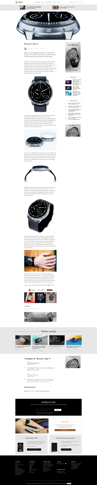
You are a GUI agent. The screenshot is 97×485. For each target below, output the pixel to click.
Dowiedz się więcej (50, 413)
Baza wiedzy (48, 2)
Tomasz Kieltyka (32, 375)
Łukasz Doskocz (17, 349)
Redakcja (16, 463)
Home (25, 308)
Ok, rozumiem (69, 483)
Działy (42, 2)
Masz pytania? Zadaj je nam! (47, 463)
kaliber (52, 152)
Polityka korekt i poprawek (19, 472)
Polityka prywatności (18, 468)
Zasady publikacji (18, 474)
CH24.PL (18, 2)
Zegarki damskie (31, 472)
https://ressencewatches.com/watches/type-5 (38, 381)
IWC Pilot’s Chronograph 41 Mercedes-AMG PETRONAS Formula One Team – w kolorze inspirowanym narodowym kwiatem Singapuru (77, 82)
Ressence (35, 308)
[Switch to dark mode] (75, 2)
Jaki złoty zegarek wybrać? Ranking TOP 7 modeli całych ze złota (74, 104)
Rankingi (30, 467)
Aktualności (37, 2)
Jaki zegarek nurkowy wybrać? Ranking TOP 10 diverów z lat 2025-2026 (74, 107)
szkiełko (44, 63)
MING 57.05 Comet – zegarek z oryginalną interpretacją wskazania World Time (76, 88)
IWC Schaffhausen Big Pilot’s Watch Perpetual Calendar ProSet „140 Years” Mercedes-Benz (74, 114)
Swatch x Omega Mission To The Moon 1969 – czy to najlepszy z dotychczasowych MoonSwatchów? (74, 118)
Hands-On (30, 468)
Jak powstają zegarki (46, 468)
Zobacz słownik (66, 449)
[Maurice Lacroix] (40, 317)
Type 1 (54, 71)
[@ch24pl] (30, 290)
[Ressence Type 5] (48, 26)
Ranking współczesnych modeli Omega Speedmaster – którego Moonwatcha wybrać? (74, 110)
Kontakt (16, 467)
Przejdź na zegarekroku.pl (34, 449)
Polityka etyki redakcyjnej (19, 473)
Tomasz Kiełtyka (30, 48)
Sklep (58, 2)
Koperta (25, 273)
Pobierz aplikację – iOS (60, 471)
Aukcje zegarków (31, 463)
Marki (54, 2)
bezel (25, 159)
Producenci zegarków (30, 308)
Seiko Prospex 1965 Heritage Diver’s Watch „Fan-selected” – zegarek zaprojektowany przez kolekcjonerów (77, 93)
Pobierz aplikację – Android (61, 472)
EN (81, 2)
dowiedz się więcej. (63, 483)
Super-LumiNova (29, 247)
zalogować (32, 391)
